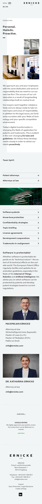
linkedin (20, 494)
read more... (21, 414)
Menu (5, 3)
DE (4, 7)
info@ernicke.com (14, 346)
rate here (21, 433)
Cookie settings (21, 489)
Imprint (21, 484)
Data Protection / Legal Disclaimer (21, 486)
